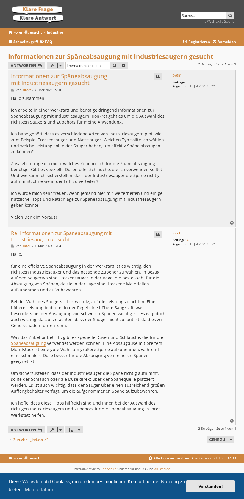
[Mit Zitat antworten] (158, 76)
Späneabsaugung (28, 343)
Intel (176, 233)
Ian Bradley (162, 469)
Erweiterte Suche (219, 21)
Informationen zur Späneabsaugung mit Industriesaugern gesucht (110, 56)
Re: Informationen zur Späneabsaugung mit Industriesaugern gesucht (61, 236)
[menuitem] (46, 42)
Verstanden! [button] (210, 486)
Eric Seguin (108, 469)
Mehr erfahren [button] (39, 489)
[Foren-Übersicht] (39, 14)
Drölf (176, 75)
